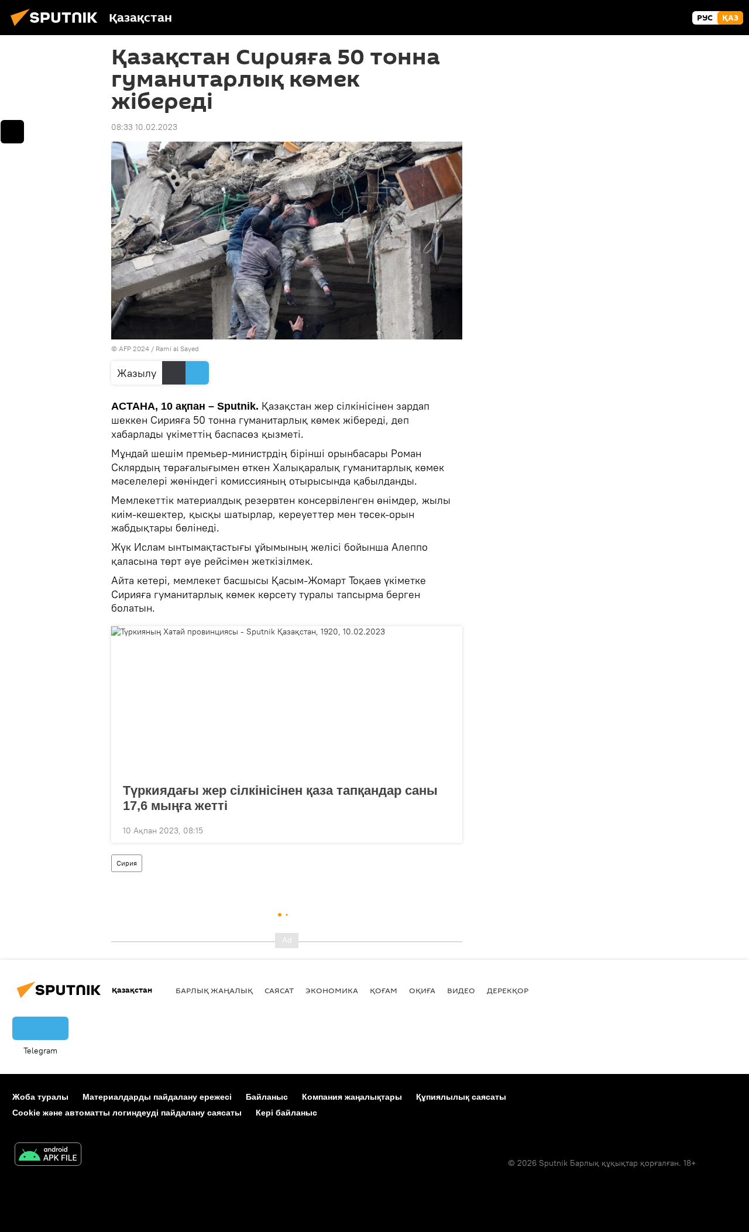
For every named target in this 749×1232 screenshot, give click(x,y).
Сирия (126, 863)
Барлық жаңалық (214, 990)
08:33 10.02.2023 (144, 127)
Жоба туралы (40, 1096)
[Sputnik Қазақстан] (57, 27)
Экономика (331, 990)
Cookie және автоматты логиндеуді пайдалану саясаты (127, 1112)
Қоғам (383, 990)
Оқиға (422, 990)
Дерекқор (507, 990)
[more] (444, 829)
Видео (461, 990)
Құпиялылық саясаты (461, 1096)
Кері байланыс (286, 1112)
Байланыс (267, 1096)
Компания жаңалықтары (352, 1096)
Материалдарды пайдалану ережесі (157, 1096)
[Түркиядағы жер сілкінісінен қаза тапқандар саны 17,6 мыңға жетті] (286, 701)
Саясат (279, 990)
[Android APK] (48, 1155)
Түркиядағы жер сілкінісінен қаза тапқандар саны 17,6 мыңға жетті (280, 798)
